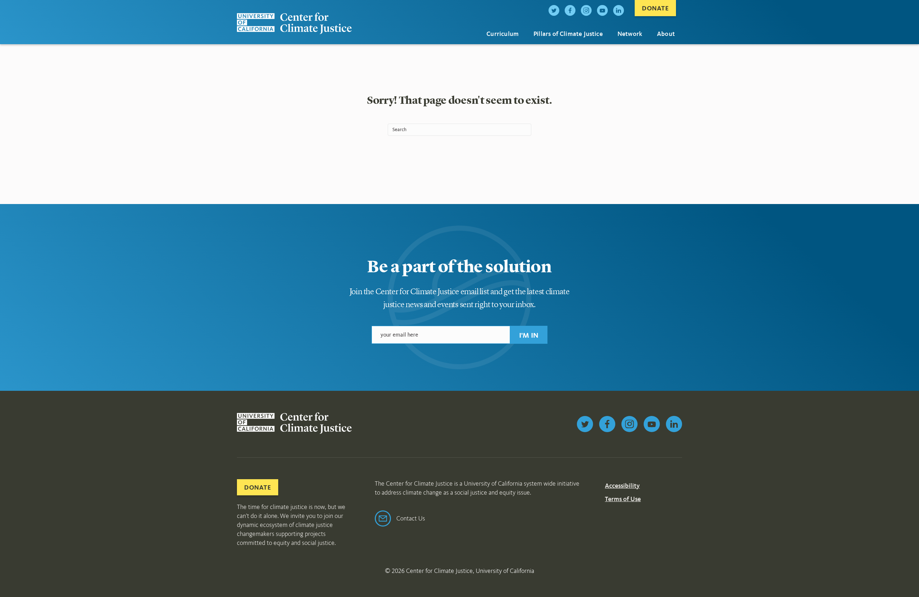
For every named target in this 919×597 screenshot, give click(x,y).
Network (629, 34)
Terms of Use (623, 499)
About (666, 34)
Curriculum (502, 34)
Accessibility (622, 486)
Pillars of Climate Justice (568, 34)
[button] (528, 335)
